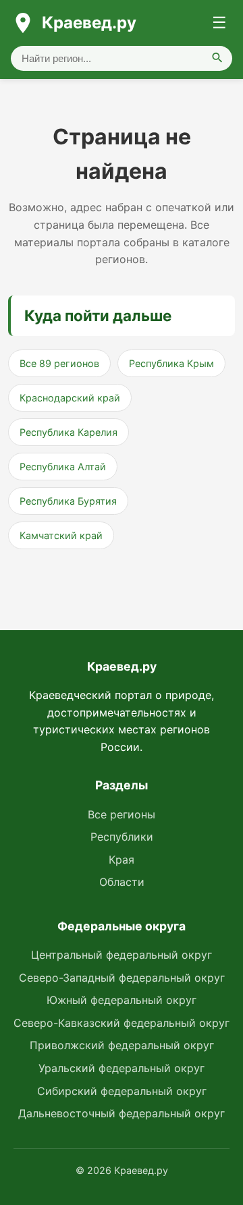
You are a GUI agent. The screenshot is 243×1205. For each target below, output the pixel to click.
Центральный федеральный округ (121, 954)
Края (121, 859)
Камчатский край (61, 535)
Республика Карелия (68, 432)
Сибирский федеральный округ (122, 1091)
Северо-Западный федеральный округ (122, 977)
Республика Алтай (63, 466)
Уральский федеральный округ (121, 1068)
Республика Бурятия (68, 501)
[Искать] (217, 58)
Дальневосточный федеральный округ (121, 1113)
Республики (121, 836)
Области (121, 882)
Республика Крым (171, 363)
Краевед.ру (89, 22)
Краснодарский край (70, 397)
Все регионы (121, 814)
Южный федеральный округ (121, 1000)
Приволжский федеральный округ (122, 1045)
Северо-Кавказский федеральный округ (122, 1023)
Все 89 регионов (59, 363)
